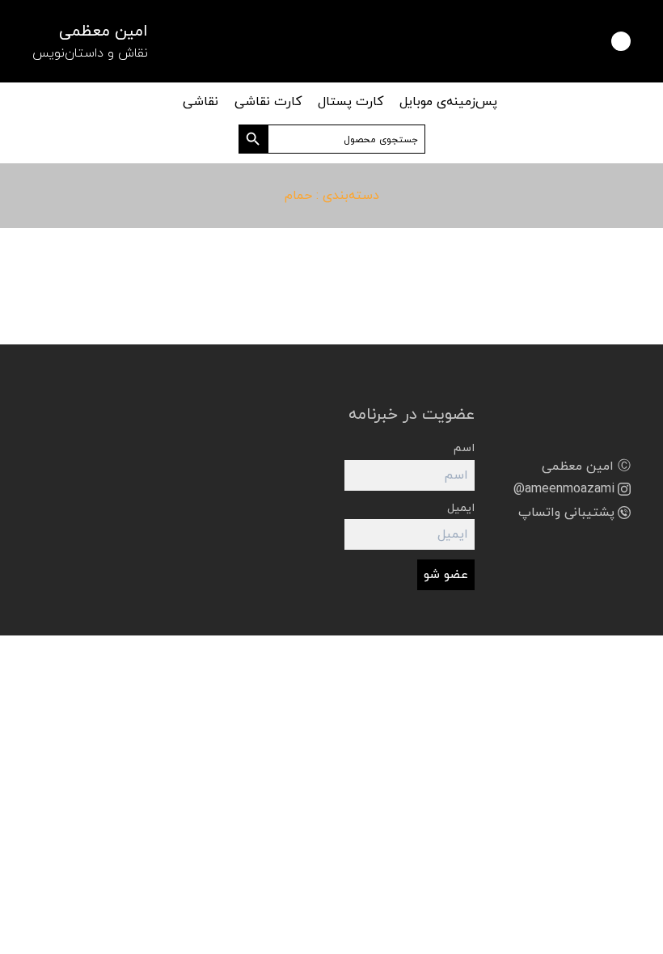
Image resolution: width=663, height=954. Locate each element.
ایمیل (461, 508)
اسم (464, 448)
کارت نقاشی (268, 102)
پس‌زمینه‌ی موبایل (448, 102)
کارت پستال (350, 102)
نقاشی (200, 102)
